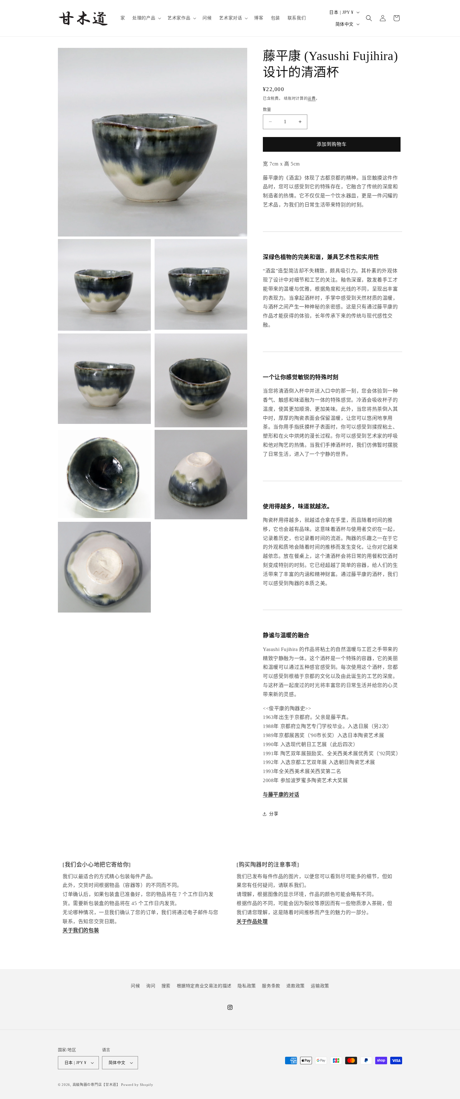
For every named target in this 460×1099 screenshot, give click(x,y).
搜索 (166, 986)
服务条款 (271, 986)
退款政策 (295, 986)
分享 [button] (273, 814)
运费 (311, 98)
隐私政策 (247, 986)
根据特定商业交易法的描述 (204, 986)
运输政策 (320, 986)
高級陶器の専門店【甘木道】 (96, 1084)
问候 (135, 986)
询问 (150, 986)
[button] (146, 18)
